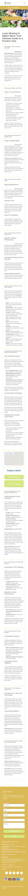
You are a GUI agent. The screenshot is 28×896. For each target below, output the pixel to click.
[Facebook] (6, 873)
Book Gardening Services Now (11, 18)
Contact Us (11, 864)
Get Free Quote (14, 477)
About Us (4, 864)
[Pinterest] (21, 873)
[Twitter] (10, 873)
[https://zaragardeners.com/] (8, 3)
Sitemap (4, 869)
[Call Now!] (14, 7)
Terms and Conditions (7, 867)
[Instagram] (14, 873)
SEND (14, 836)
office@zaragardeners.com (12, 849)
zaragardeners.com (11, 854)
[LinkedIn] (17, 873)
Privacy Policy (18, 867)
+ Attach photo (14, 831)
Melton (5, 36)
